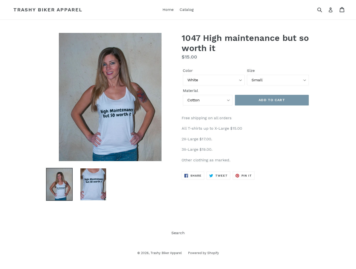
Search (178, 233)
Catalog (187, 9)
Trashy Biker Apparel (47, 10)
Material (190, 90)
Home (168, 9)
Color (188, 70)
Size (251, 70)
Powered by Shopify (203, 253)
